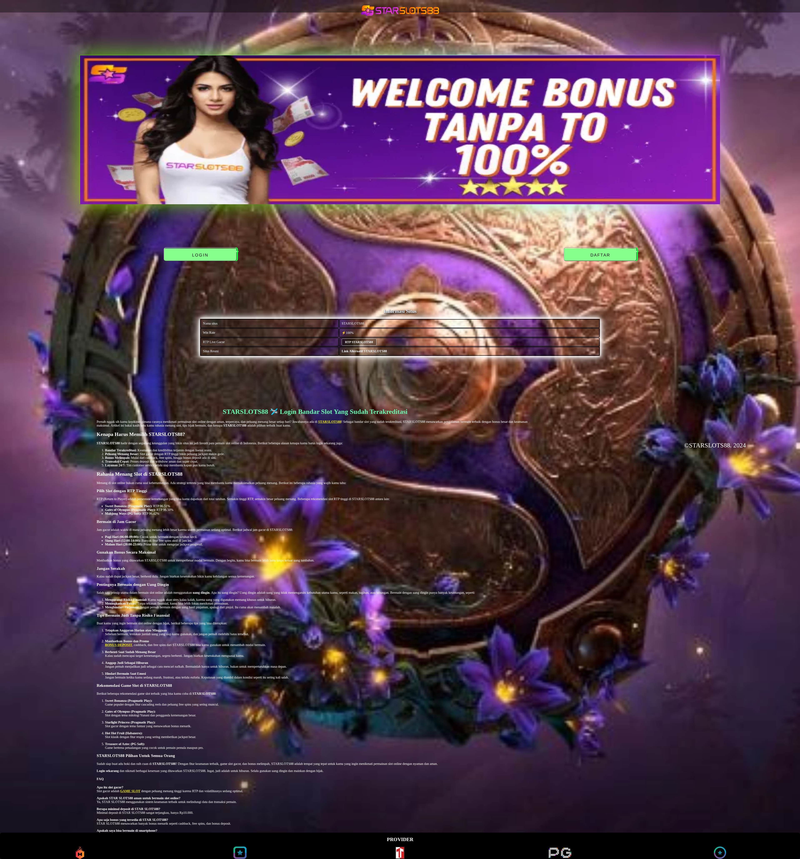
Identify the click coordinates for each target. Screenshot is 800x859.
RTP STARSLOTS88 (359, 342)
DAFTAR (601, 255)
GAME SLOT (130, 791)
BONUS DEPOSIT (118, 645)
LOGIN (201, 255)
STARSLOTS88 (329, 421)
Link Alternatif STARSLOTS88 (364, 351)
